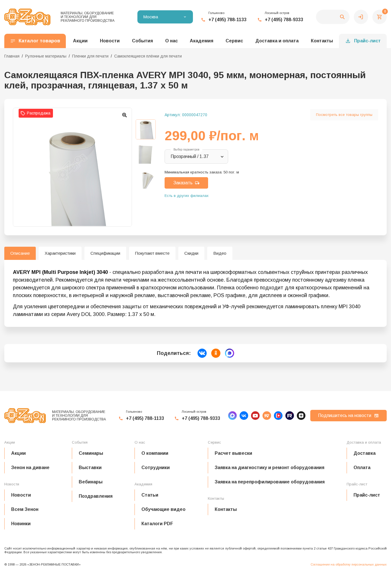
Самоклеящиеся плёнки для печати (148, 56)
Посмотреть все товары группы (344, 114)
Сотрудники (155, 467)
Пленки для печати (90, 56)
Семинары (91, 453)
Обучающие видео (163, 509)
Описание (20, 253)
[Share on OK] (215, 353)
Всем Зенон (24, 509)
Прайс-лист (367, 40)
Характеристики (60, 253)
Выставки (90, 467)
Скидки (191, 253)
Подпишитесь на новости (344, 415)
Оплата (362, 467)
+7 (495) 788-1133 (227, 19)
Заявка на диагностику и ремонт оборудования (269, 467)
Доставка (365, 453)
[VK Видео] (278, 415)
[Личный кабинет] (361, 17)
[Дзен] (301, 415)
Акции (18, 453)
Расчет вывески (233, 453)
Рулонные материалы (45, 56)
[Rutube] (289, 415)
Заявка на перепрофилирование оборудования (270, 481)
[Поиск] (332, 17)
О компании (154, 453)
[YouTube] (255, 415)
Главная (11, 56)
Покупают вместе (152, 253)
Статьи (149, 495)
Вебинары (90, 481)
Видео (219, 253)
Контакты (322, 40)
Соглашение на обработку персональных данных (349, 564)
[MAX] (232, 415)
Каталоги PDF (157, 523)
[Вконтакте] (244, 415)
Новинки (21, 523)
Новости (21, 495)
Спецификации (105, 253)
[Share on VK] (202, 353)
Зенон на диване (30, 467)
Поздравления (95, 496)
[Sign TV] (266, 415)
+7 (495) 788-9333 (284, 19)
